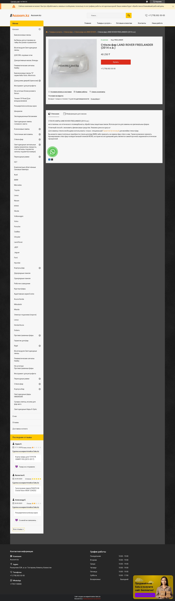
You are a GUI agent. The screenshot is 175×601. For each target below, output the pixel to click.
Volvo (16, 221)
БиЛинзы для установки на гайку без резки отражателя (25, 41)
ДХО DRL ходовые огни (23, 55)
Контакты (142, 23)
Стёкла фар (68, 32)
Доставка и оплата (20, 429)
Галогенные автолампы (23, 134)
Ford (16, 258)
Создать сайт (15, 1)
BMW (16, 180)
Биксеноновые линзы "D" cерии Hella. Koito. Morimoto (24, 74)
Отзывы (15, 422)
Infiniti (16, 206)
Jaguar (17, 252)
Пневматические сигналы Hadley (24, 67)
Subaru (17, 330)
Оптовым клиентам (124, 23)
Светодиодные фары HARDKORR (22, 395)
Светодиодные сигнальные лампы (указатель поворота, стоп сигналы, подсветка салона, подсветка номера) (25, 148)
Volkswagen (18, 216)
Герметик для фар (21, 341)
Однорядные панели (22, 278)
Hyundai (17, 263)
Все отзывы (17, 529)
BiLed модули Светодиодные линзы (25, 49)
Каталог (15, 29)
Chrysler (17, 237)
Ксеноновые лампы (22, 129)
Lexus (16, 195)
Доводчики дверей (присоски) (26, 81)
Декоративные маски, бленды (26, 60)
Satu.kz (98, 596)
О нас (14, 416)
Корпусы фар (19, 268)
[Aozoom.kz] (19, 15)
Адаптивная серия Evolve (24, 294)
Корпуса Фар (19, 389)
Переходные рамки (21, 157)
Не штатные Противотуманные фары (23, 367)
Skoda (16, 211)
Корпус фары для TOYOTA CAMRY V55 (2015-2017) (25, 458)
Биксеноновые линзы (22, 35)
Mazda (16, 309)
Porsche (17, 227)
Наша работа (157, 23)
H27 (15, 162)
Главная (88, 23)
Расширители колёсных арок (25, 106)
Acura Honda (19, 299)
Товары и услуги (103, 23)
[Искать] (129, 15)
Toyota (16, 190)
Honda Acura (19, 325)
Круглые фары (20, 289)
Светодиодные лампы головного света (23, 123)
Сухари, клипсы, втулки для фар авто (25, 403)
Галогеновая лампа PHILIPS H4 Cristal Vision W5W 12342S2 (27, 489)
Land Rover (18, 242)
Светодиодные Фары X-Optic (25, 409)
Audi (16, 175)
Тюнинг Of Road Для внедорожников (22, 100)
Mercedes (18, 185)
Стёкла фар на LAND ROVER (85, 32)
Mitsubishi (18, 304)
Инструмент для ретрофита (25, 86)
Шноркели (18, 111)
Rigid (16, 346)
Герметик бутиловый (111, 131)
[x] (52, 160)
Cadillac (17, 232)
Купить (116, 62)
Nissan (16, 201)
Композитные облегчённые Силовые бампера (25, 168)
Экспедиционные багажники (25, 116)
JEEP (16, 247)
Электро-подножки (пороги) (25, 315)
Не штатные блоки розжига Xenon (25, 92)
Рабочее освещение (22, 284)
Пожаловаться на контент (92, 599)
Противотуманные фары (23, 335)
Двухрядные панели (22, 273)
